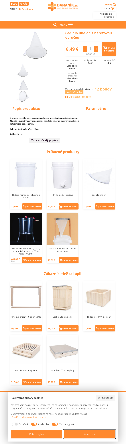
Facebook (27, 9)
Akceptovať (89, 434)
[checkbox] (19, 424)
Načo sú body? (74, 92)
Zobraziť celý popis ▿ (44, 140)
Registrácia (108, 16)
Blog (14, 3)
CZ (15, 9)
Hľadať (108, 4)
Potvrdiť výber (36, 434)
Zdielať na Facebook (80, 96)
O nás (23, 3)
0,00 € (107, 8)
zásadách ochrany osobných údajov (28, 417)
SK (11, 9)
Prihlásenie (106, 13)
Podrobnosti (107, 397)
